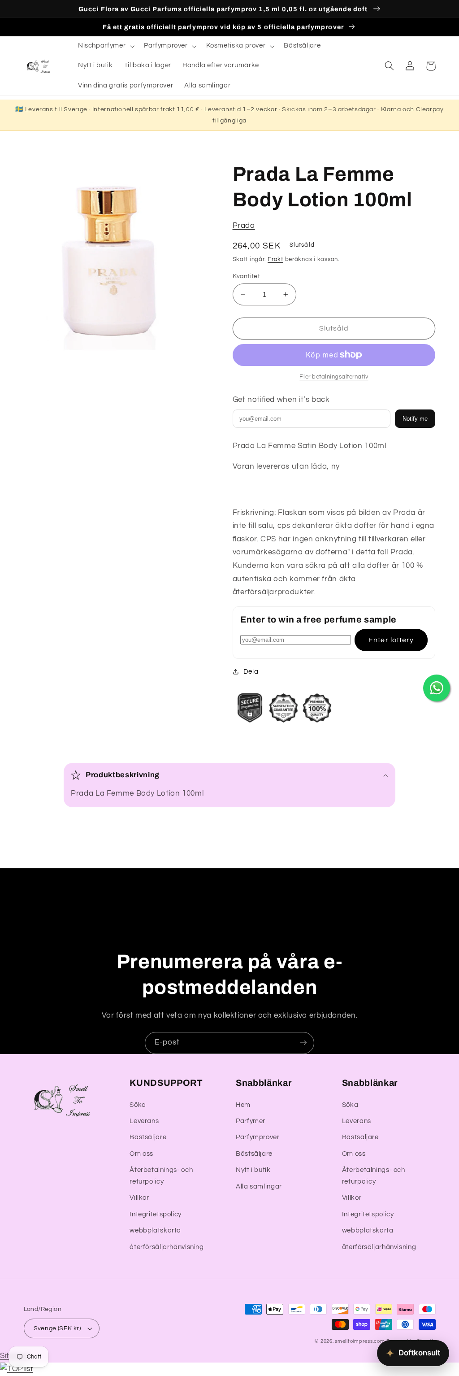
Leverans (144, 1121)
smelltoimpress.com (360, 1341)
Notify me (415, 418)
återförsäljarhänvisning (167, 1247)
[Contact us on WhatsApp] (436, 688)
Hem (243, 1105)
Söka (138, 1105)
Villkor (139, 1197)
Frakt (275, 259)
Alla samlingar (259, 1186)
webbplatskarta (155, 1230)
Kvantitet (246, 276)
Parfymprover (258, 1137)
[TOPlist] (16, 1369)
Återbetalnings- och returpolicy (161, 1176)
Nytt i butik (253, 1170)
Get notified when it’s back (281, 400)
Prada (244, 226)
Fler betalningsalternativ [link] (333, 377)
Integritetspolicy (156, 1214)
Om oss (141, 1153)
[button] (105, 46)
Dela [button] (251, 671)
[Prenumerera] (303, 1043)
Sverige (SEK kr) (57, 1328)
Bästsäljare (148, 1137)
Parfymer (250, 1121)
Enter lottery (391, 640)
